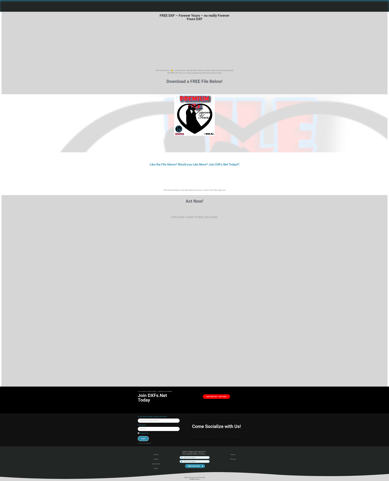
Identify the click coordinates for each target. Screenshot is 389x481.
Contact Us (156, 464)
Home (156, 454)
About (156, 459)
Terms (233, 454)
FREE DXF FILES (194, 466)
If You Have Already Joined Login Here (152, 417)
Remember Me (143, 433)
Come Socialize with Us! (216, 426)
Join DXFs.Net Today (152, 398)
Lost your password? (144, 443)
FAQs (156, 468)
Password (142, 425)
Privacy (233, 459)
